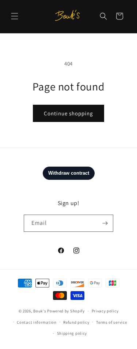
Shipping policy (72, 333)
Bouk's (39, 310)
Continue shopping (68, 113)
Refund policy (76, 322)
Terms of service (111, 322)
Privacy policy (105, 310)
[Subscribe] (105, 223)
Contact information (36, 322)
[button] (15, 16)
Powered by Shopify (66, 310)
